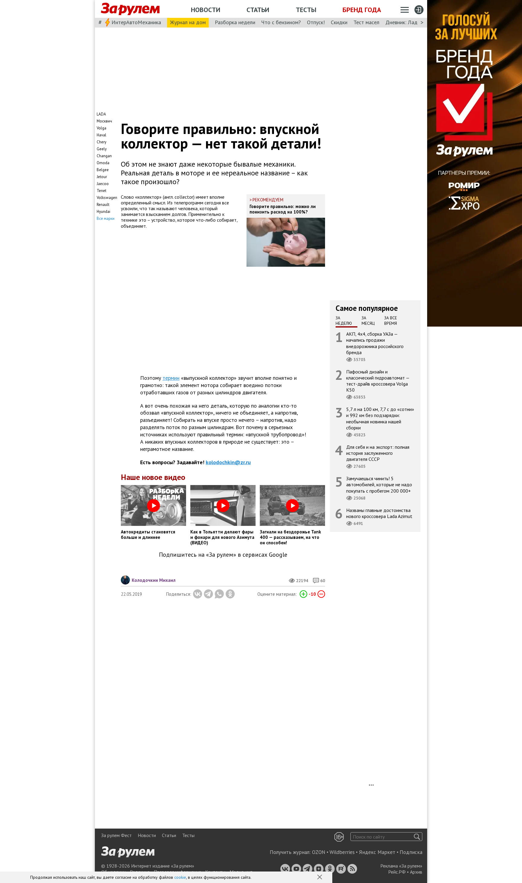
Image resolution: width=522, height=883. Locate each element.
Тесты (306, 9)
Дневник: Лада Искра (410, 22)
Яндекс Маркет (377, 852)
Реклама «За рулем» (401, 866)
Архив (416, 872)
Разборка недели (235, 22)
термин (171, 377)
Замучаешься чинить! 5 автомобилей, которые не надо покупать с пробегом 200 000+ (379, 484)
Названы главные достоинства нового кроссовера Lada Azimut (379, 513)
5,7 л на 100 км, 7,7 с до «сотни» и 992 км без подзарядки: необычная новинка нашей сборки (380, 418)
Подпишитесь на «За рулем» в (223, 555)
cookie (180, 877)
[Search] (417, 836)
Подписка (411, 852)
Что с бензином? (281, 22)
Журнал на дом (188, 22)
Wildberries (342, 852)
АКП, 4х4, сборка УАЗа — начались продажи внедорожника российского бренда (375, 343)
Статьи (257, 9)
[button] (320, 878)
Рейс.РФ (397, 872)
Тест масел (366, 22)
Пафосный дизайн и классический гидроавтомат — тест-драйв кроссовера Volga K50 (378, 381)
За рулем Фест (116, 835)
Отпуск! (316, 22)
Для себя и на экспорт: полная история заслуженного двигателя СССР (377, 453)
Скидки (339, 22)
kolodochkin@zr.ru (228, 462)
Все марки (105, 218)
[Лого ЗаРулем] (130, 9)
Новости (205, 9)
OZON (318, 852)
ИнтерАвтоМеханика (136, 22)
